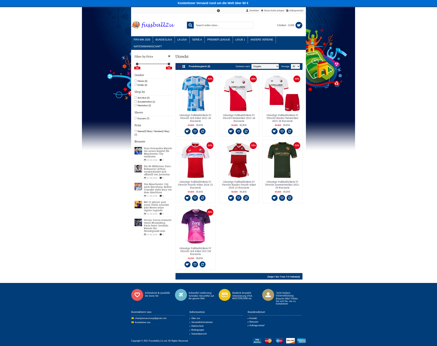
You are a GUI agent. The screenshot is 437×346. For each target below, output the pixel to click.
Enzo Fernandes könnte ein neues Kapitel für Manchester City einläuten (158, 152)
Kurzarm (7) (143, 118)
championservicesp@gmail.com (151, 318)
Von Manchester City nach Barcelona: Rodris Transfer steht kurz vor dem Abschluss (158, 188)
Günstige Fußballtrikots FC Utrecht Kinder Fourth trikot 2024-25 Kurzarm (239, 184)
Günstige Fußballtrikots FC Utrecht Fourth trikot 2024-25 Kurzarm (195, 184)
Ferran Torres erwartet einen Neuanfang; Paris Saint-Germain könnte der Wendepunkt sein (157, 225)
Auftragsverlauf (256, 325)
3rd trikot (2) (144, 98)
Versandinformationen (202, 322)
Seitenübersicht (199, 334)
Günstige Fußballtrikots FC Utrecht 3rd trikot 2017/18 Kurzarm (195, 251)
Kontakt (253, 318)
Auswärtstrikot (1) (146, 101)
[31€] (169, 64)
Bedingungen (197, 330)
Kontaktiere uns (143, 322)
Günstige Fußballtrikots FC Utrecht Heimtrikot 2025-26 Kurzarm (239, 118)
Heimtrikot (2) (144, 105)
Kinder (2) (142, 85)
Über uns (195, 318)
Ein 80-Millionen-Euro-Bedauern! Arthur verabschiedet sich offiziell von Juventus (158, 170)
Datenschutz (197, 326)
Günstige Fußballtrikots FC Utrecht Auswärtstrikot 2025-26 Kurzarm (282, 184)
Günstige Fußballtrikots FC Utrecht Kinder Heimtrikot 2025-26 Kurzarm (282, 118)
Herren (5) (142, 81)
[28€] (137, 64)
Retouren (253, 322)
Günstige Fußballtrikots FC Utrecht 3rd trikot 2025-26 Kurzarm (195, 118)
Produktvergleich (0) (199, 66)
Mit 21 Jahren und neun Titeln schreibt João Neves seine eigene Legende (156, 206)
